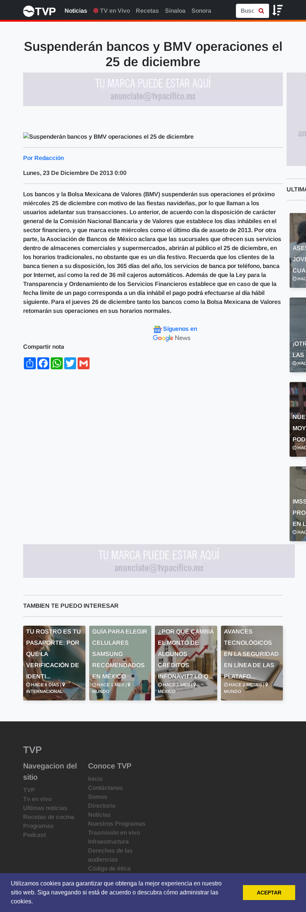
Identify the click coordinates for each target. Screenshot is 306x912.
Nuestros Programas (117, 823)
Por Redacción (43, 158)
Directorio (101, 805)
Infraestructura (108, 841)
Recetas (147, 10)
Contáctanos (105, 788)
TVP (29, 790)
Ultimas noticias (45, 808)
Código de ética (109, 868)
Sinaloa (175, 10)
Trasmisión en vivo (114, 832)
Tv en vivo (37, 799)
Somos (97, 797)
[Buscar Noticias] (261, 11)
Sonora (201, 10)
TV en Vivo (114, 10)
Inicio (95, 779)
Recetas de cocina (48, 817)
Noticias (76, 10)
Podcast (34, 835)
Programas (38, 826)
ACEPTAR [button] (269, 893)
